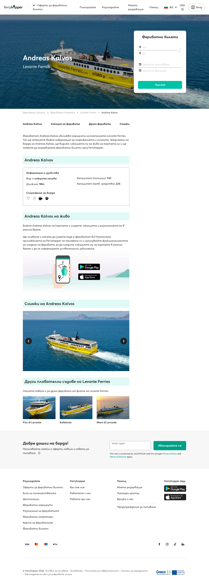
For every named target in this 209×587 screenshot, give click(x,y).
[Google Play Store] (175, 488)
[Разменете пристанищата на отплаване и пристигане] (179, 50)
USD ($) (182, 7)
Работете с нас (80, 493)
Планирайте (88, 7)
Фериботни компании (62, 112)
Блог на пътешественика (39, 493)
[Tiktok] (175, 544)
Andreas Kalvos (110, 112)
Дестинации (31, 499)
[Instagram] (167, 544)
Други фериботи (100, 123)
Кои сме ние (77, 487)
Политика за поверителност (102, 570)
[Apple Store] (175, 497)
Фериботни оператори (38, 516)
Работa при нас (80, 499)
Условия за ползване (56, 570)
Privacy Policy (169, 453)
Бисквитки (77, 570)
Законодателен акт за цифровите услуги (48, 574)
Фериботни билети (34, 112)
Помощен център (128, 493)
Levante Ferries (88, 112)
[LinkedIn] (183, 544)
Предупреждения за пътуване (136, 507)
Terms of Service (118, 456)
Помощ (153, 7)
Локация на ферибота (65, 123)
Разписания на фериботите (41, 510)
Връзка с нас (125, 499)
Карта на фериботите (38, 522)
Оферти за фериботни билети (50, 7)
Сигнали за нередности (134, 570)
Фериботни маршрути (38, 505)
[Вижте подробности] (39, 453)
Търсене (160, 85)
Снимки (124, 123)
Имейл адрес (118, 443)
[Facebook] (159, 544)
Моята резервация (136, 7)
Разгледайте (110, 7)
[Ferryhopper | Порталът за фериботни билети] (13, 7)
